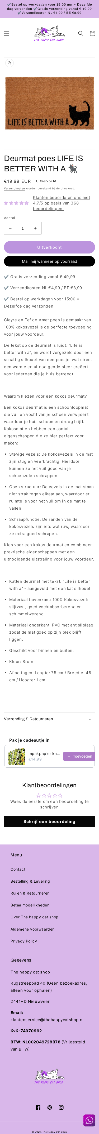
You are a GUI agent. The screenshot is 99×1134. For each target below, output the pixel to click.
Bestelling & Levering (30, 881)
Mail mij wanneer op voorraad (49, 261)
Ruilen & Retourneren (30, 893)
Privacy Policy (24, 941)
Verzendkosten (14, 188)
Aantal (9, 218)
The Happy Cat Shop (55, 1132)
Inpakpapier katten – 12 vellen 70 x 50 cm (44, 753)
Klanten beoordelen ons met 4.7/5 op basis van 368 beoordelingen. (61, 203)
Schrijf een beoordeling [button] (49, 821)
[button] (6, 33)
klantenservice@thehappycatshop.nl (47, 1019)
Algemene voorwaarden (33, 929)
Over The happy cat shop (35, 917)
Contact (18, 869)
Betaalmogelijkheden (30, 905)
